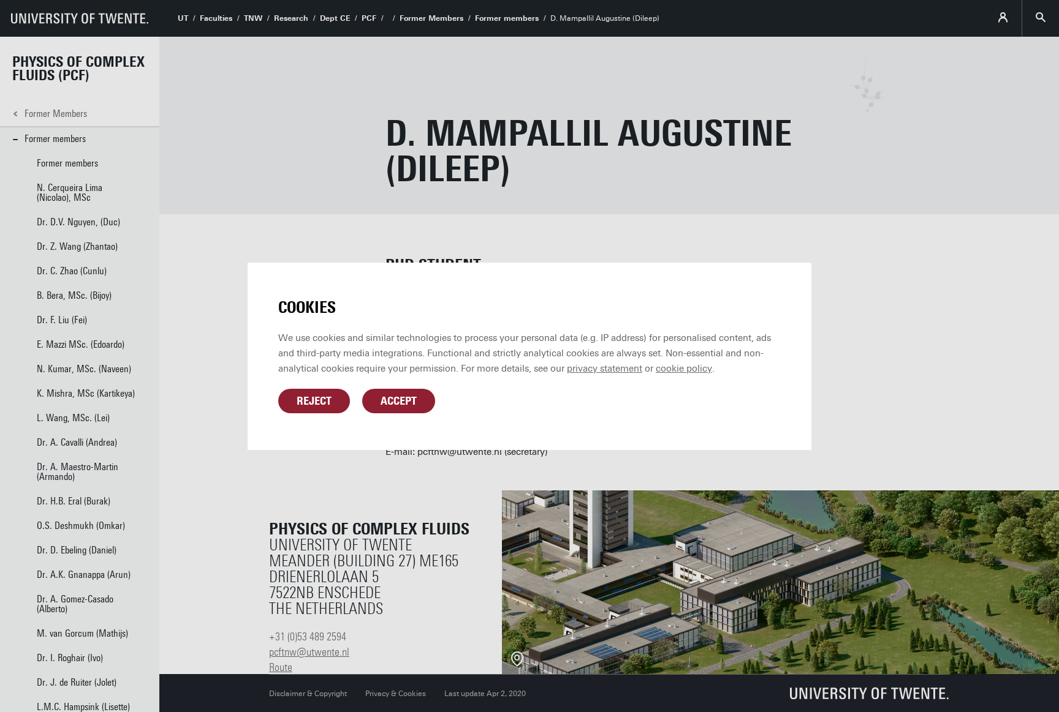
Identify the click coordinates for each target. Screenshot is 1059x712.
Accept (399, 401)
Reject (314, 401)
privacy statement (604, 368)
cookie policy (684, 368)
